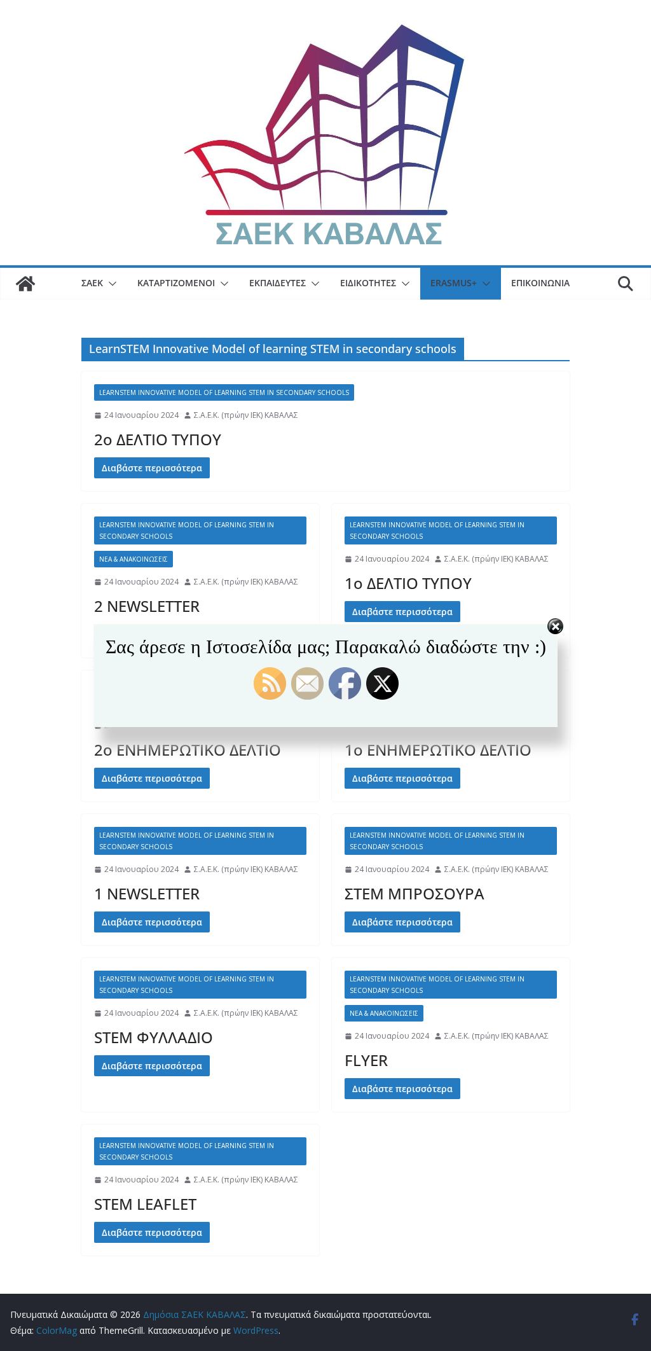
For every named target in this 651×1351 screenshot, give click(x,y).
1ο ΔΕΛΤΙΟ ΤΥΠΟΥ (408, 582)
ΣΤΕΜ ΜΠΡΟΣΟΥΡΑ (414, 893)
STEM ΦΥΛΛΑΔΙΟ (153, 1037)
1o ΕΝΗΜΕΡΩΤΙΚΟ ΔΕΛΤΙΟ (438, 749)
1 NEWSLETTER (147, 893)
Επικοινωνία (540, 283)
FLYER (366, 1060)
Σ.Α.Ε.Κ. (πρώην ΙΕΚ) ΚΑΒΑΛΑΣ (246, 415)
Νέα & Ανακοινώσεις (133, 559)
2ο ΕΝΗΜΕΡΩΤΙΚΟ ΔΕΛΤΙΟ (187, 749)
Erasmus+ (453, 283)
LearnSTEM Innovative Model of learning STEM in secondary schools (224, 392)
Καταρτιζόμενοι (176, 283)
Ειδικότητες (368, 283)
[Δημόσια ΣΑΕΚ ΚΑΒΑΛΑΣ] (25, 283)
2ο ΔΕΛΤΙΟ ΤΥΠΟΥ (157, 439)
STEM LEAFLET (145, 1203)
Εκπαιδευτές (277, 283)
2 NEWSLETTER (147, 605)
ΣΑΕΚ (92, 283)
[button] (110, 283)
